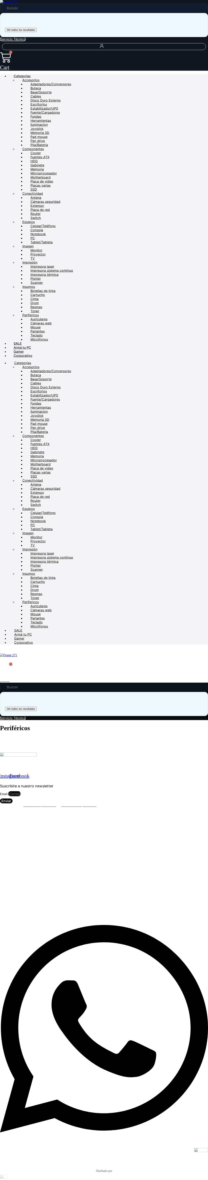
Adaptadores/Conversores (50, 84)
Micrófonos (39, 339)
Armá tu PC (22, 347)
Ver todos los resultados (21, 29)
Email (4, 794)
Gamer (19, 352)
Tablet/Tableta (41, 242)
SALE (18, 343)
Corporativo (23, 356)
